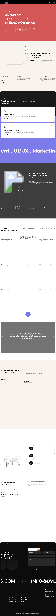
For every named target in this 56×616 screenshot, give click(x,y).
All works (23, 228)
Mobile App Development (32, 228)
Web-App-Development (50, 228)
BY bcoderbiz (3, 496)
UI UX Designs (41, 228)
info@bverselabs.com (1, 13)
